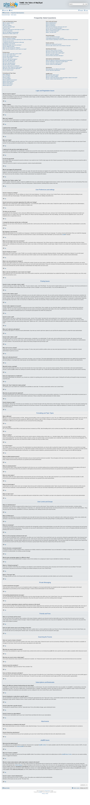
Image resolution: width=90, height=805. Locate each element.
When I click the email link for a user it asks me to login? (14, 49)
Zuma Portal (47, 790)
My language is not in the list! (9, 43)
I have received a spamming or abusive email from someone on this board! (62, 39)
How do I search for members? (52, 54)
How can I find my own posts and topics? (54, 55)
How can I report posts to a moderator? (11, 65)
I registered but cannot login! (9, 26)
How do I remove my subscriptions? (53, 64)
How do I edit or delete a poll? (9, 60)
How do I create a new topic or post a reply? (12, 53)
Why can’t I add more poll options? (10, 59)
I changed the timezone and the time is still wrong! (13, 42)
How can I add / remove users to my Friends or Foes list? (58, 45)
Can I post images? (7, 78)
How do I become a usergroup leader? (54, 28)
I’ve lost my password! (7, 30)
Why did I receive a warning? (9, 64)
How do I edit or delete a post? (9, 55)
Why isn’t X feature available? (52, 76)
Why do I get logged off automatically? (11, 32)
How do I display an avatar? (9, 46)
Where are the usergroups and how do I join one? (56, 26)
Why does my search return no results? (54, 51)
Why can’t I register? (7, 25)
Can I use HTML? (6, 75)
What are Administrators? (51, 22)
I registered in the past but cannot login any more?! (13, 29)
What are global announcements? (10, 79)
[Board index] (10, 4)
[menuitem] (10, 10)
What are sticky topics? (8, 82)
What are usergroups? (50, 25)
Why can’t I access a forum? (9, 61)
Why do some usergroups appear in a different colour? (57, 29)
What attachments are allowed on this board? (55, 68)
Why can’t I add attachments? (9, 63)
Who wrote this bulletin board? (52, 74)
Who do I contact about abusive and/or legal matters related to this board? (61, 77)
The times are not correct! (8, 40)
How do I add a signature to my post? (11, 56)
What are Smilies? (6, 77)
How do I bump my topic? (8, 69)
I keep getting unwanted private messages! (55, 38)
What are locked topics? (8, 83)
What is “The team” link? (51, 32)
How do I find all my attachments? (53, 70)
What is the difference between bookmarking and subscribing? (59, 60)
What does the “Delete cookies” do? (10, 33)
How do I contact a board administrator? (54, 78)
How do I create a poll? (7, 57)
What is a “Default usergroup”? (52, 30)
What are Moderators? (50, 24)
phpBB (64, 234)
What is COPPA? (6, 24)
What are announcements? (8, 81)
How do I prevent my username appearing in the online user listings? (17, 39)
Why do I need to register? (8, 22)
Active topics (13, 14)
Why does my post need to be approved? (11, 68)
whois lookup (18, 765)
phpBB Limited (42, 745)
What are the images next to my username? (12, 45)
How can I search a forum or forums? (54, 50)
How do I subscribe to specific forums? (54, 63)
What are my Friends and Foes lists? (54, 44)
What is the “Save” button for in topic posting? (12, 67)
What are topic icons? (7, 85)
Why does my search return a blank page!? (55, 52)
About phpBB (20, 746)
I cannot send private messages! (53, 36)
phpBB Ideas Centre (67, 754)
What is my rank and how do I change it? (11, 47)
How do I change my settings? (9, 38)
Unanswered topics (6, 14)
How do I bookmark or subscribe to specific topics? (57, 61)
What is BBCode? (6, 74)
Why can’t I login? (6, 28)
